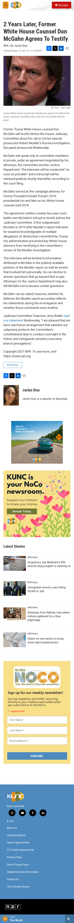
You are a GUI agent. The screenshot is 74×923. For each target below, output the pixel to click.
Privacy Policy (14, 857)
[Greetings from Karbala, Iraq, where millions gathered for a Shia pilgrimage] (14, 613)
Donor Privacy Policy (18, 864)
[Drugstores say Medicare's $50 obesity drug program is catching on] (14, 563)
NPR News (12, 365)
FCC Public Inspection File (20, 850)
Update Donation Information (23, 872)
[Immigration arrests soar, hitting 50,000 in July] (14, 588)
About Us (12, 828)
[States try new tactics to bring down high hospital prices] (14, 639)
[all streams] (69, 918)
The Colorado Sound (18, 886)
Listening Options (16, 835)
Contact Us (13, 879)
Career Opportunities (18, 842)
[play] (5, 918)
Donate (63, 5)
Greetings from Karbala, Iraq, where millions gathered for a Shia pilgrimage (49, 616)
